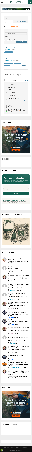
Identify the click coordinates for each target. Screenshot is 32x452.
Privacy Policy (12, 450)
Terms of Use (19, 450)
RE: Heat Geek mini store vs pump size (17, 362)
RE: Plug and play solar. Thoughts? (16, 355)
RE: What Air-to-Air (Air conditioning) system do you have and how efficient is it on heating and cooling (18, 338)
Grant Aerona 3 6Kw (9, 63)
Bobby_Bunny (9, 60)
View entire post (21, 52)
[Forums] (5, 22)
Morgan (4, 430)
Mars (10, 281)
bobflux (11, 264)
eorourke (8, 49)
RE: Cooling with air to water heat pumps (17, 319)
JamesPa (11, 317)
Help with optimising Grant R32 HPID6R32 (15, 47)
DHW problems (17, 63)
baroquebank (12, 273)
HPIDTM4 (7, 65)
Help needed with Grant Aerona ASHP (14, 58)
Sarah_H (20, 98)
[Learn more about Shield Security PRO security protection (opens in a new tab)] (2, 450)
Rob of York (12, 343)
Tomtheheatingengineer (15, 367)
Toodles (11, 308)
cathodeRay (10, 430)
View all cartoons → (5, 246)
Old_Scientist (12, 290)
